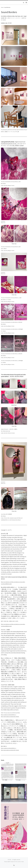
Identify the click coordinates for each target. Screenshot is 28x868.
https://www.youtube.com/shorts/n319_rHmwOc (10, 716)
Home (2, 7)
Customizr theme (20, 861)
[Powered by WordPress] (9, 861)
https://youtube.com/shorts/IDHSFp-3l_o (8, 714)
